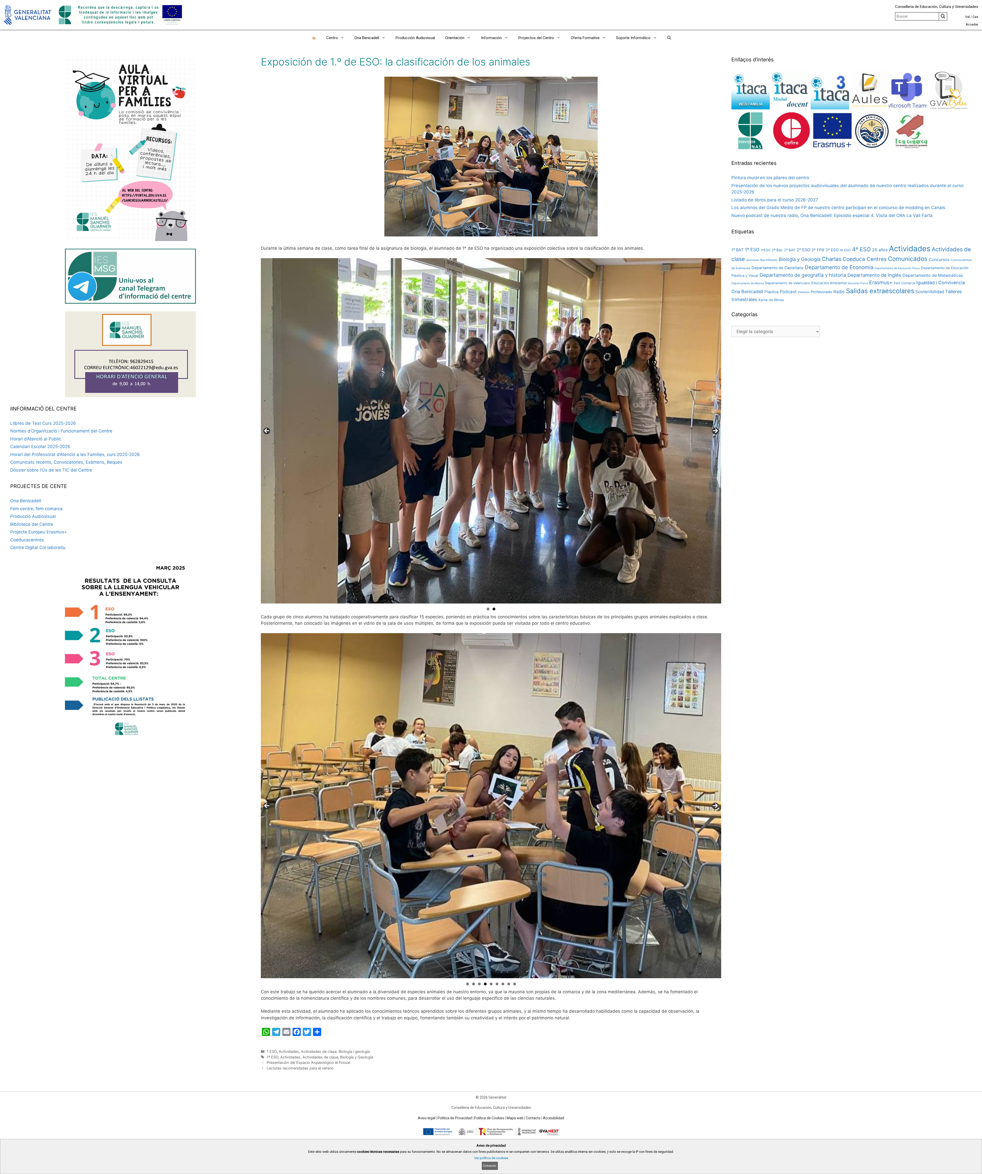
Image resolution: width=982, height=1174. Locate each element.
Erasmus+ (880, 282)
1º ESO (272, 1057)
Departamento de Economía (839, 267)
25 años (880, 249)
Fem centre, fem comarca (36, 508)
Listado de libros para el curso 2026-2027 (774, 199)
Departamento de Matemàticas (932, 275)
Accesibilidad (553, 1118)
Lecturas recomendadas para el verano (300, 1068)
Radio (839, 291)
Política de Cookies (489, 1118)
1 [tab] (488, 609)
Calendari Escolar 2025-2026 (40, 446)
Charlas (831, 259)
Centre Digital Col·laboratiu (37, 547)
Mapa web (515, 1118)
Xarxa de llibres (771, 300)
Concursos (939, 259)
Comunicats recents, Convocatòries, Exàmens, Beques (66, 462)
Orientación (454, 38)
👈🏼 (313, 38)
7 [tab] (502, 984)
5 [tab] (491, 984)
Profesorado (821, 292)
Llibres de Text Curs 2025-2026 (43, 423)
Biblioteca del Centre (31, 524)
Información (491, 38)
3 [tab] (479, 984)
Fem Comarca (904, 283)
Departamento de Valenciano (787, 283)
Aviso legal (426, 1118)
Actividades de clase (319, 1051)
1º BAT (737, 249)
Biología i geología (354, 1051)
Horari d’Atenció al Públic (35, 438)
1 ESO (272, 1051)
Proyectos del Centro (536, 38)
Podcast (788, 291)
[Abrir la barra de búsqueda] (669, 37)
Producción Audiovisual (415, 38)
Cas (975, 17)
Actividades (289, 1051)
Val (967, 17)
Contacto (533, 1118)
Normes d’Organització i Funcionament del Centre (61, 431)
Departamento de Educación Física (897, 268)
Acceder (972, 24)
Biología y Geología (356, 1057)
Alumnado (752, 260)
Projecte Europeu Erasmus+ (38, 531)
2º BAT (789, 250)
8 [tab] (508, 984)
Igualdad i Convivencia (940, 282)
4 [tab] (485, 984)
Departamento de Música (747, 283)
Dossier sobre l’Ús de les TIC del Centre (51, 470)
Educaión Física (858, 283)
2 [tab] (494, 609)
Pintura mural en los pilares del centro (770, 177)
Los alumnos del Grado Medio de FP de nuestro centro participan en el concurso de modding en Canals (838, 207)
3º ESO (832, 250)
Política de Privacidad (455, 1118)
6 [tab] (497, 984)
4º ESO (861, 249)
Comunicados (908, 259)
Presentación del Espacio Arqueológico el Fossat (308, 1062)
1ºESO (766, 250)
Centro (332, 38)
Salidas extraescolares (880, 291)
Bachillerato (768, 260)
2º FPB (818, 250)
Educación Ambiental (828, 283)
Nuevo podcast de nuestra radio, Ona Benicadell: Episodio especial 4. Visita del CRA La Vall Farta (832, 215)
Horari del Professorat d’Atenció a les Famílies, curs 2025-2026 (75, 454)
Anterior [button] (266, 431)
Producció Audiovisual (33, 516)
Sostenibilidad (930, 291)
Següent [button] (715, 431)
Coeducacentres (27, 539)
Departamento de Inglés (874, 275)
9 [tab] (514, 984)
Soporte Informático (633, 38)
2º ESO (803, 249)
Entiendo (489, 1166)
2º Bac (777, 250)
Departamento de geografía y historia (803, 275)
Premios (803, 292)
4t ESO (845, 250)
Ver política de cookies (491, 1158)
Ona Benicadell (366, 38)
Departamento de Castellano (778, 268)
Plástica (771, 292)
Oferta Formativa (585, 38)
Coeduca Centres (865, 259)
